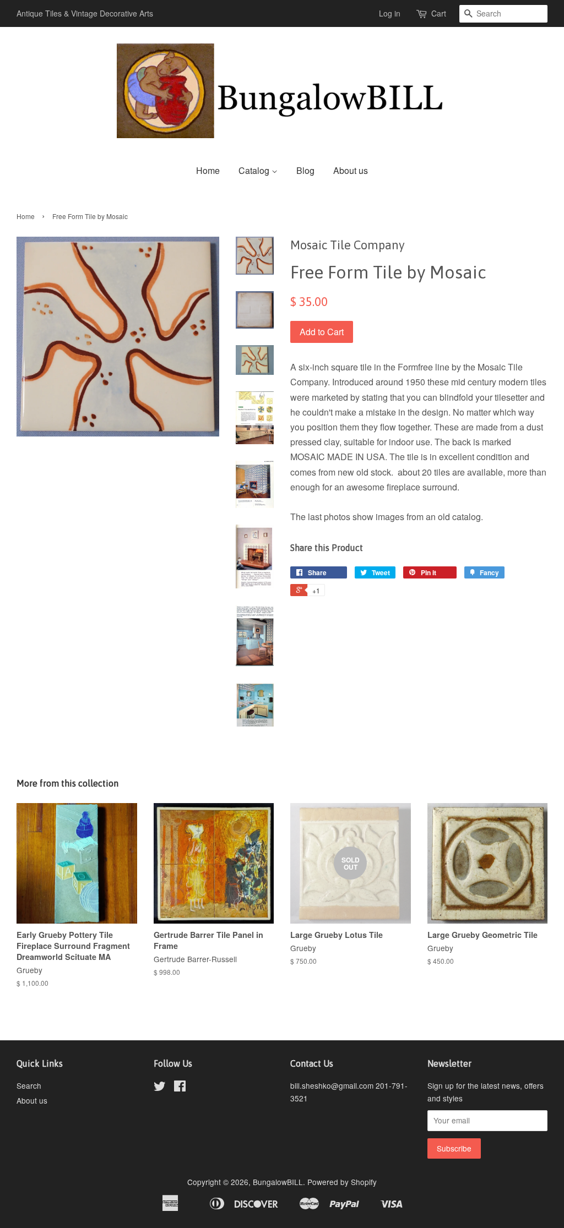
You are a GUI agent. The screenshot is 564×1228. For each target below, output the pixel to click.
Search (29, 1085)
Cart (438, 13)
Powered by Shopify (342, 1181)
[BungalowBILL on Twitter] (160, 1087)
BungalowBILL (278, 1181)
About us (350, 170)
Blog (305, 170)
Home (208, 170)
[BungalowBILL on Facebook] (179, 1087)
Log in (389, 13)
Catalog (255, 170)
